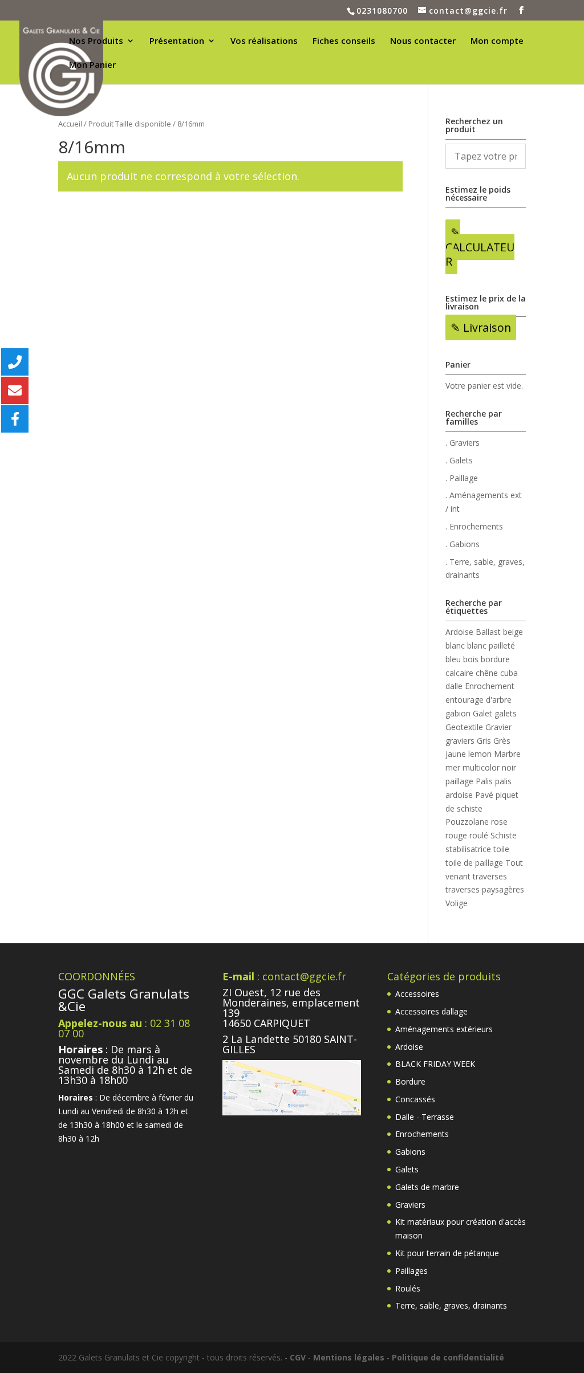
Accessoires (417, 993)
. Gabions (462, 544)
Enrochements (422, 1133)
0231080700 (382, 10)
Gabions (410, 1151)
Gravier (498, 727)
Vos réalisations (264, 41)
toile (501, 849)
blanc (455, 645)
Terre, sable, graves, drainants (451, 1305)
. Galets (459, 460)
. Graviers (462, 442)
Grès (501, 740)
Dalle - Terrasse (424, 1116)
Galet (482, 713)
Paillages (411, 1270)
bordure (495, 659)
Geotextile (464, 727)
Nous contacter (423, 41)
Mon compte (497, 41)
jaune (455, 753)
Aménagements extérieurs (444, 1029)
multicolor (481, 767)
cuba (509, 672)
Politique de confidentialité (448, 1357)
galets (505, 713)
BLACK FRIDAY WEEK (435, 1063)
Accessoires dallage (431, 1011)
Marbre (507, 753)
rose (499, 821)
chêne (487, 672)
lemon (480, 753)
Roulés (407, 1288)
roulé (478, 835)
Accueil (70, 124)
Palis (484, 781)
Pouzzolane (467, 821)
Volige (456, 903)
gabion (458, 713)
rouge (456, 835)
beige (513, 631)
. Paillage (461, 477)
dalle (454, 686)
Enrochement (489, 686)
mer (452, 767)
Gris (484, 740)
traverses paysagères (484, 889)
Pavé (484, 794)
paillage (459, 781)
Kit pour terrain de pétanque (447, 1253)
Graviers (410, 1204)
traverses (490, 876)
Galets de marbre (427, 1186)
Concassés (415, 1099)
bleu (453, 659)
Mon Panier (92, 65)
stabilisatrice (468, 849)
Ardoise (459, 631)
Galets (407, 1169)
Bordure (410, 1081)
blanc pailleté (491, 645)
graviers (459, 740)
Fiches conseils (344, 41)
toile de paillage (474, 862)
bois (470, 659)
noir (509, 767)
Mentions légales (348, 1357)
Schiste (503, 835)
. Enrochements (474, 526)
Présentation (176, 41)
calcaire (459, 672)
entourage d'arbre (478, 699)
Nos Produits (96, 41)
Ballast (488, 631)
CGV (298, 1357)
